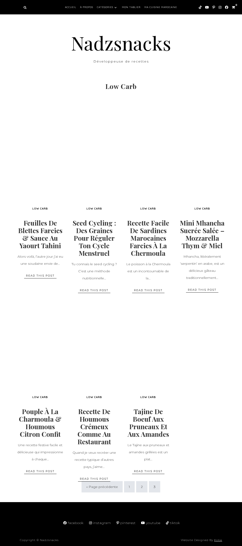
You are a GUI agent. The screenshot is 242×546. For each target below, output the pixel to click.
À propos (86, 7)
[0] (231, 6)
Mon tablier (131, 7)
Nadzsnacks (121, 42)
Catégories (105, 7)
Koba (218, 540)
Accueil (70, 7)
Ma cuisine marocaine (160, 7)
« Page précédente (102, 487)
